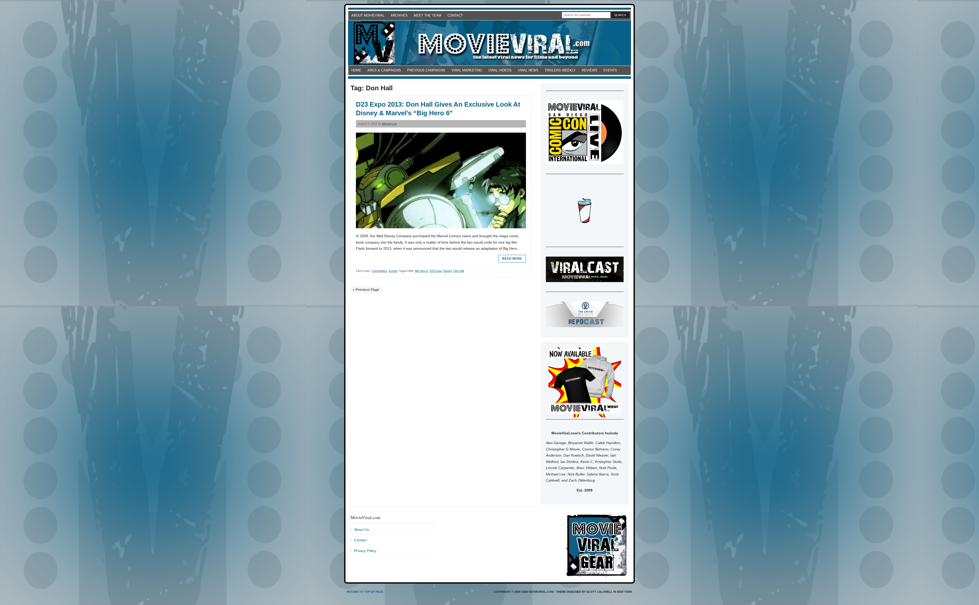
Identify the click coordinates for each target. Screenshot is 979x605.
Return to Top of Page (365, 591)
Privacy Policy (365, 551)
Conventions (379, 270)
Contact (455, 15)
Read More (512, 258)
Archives (399, 15)
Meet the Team (427, 15)
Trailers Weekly (560, 70)
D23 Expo (436, 270)
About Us (361, 529)
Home (356, 70)
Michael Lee (389, 123)
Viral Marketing (467, 70)
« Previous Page (366, 289)
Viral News (528, 70)
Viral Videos (500, 70)
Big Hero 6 (421, 270)
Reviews (589, 70)
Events (610, 70)
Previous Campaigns (426, 70)
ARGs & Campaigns (384, 70)
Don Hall (458, 270)
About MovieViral (367, 15)
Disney (447, 270)
